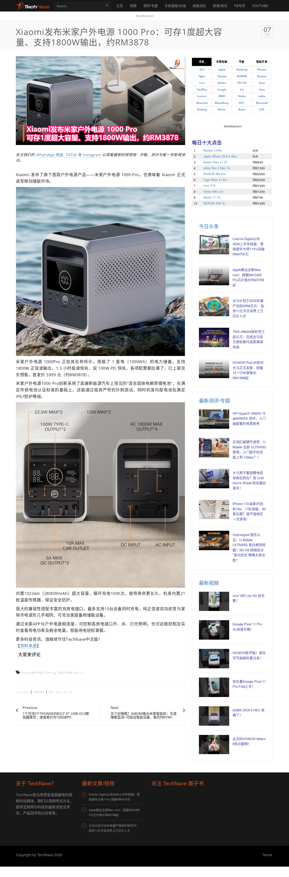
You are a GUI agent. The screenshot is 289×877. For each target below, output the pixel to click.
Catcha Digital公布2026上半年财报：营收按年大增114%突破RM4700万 (249, 246)
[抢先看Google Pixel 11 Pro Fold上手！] (214, 687)
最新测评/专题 (214, 400)
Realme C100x (212, 150)
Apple (222, 69)
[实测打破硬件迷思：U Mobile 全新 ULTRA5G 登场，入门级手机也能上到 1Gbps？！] (214, 447)
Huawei (261, 69)
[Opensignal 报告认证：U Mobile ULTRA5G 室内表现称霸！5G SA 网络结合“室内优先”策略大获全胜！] (214, 540)
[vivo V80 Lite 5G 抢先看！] (214, 601)
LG (242, 89)
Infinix (222, 82)
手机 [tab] (201, 61)
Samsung (241, 69)
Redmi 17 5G (212, 197)
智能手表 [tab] (261, 61)
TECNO (242, 82)
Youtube (260, 5)
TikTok (71, 154)
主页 (119, 5)
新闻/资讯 (220, 5)
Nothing (202, 109)
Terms (267, 854)
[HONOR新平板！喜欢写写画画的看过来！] (214, 658)
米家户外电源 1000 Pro (70, 672)
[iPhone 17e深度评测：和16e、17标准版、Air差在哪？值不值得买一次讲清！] (214, 509)
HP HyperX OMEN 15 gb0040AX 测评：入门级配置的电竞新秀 (249, 418)
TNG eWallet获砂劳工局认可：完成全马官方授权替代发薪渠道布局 (249, 339)
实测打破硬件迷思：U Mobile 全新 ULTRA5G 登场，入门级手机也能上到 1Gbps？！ (249, 449)
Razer (241, 109)
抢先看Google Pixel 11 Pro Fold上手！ (249, 684)
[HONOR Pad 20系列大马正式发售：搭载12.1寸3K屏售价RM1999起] (214, 368)
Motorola (202, 103)
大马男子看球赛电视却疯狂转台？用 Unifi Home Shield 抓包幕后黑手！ (249, 480)
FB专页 (239, 5)
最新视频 (209, 582)
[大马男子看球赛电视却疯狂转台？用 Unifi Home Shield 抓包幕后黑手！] (214, 478)
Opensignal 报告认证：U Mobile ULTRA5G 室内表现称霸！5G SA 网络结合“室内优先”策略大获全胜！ (249, 547)
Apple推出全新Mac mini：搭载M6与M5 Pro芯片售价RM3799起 (248, 277)
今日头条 (209, 225)
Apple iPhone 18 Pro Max (220, 156)
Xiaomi (221, 76)
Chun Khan (22, 692)
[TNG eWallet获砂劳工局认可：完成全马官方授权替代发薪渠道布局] (214, 337)
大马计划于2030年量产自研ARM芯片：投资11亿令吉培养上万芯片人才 (248, 308)
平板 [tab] (241, 61)
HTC (242, 103)
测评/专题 (150, 5)
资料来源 (28, 645)
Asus (262, 89)
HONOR (242, 76)
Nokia (242, 96)
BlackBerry (222, 103)
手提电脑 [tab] (221, 61)
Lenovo (202, 96)
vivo (202, 82)
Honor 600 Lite (213, 191)
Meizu (222, 109)
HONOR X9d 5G (214, 203)
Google (221, 89)
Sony (262, 82)
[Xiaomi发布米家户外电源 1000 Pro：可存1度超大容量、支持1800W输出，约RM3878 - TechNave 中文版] (33, 5)
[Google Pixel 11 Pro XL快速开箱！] (214, 630)
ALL (202, 69)
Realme (261, 76)
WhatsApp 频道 (49, 154)
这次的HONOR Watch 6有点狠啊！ (249, 741)
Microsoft (262, 103)
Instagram (92, 154)
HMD (222, 96)
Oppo (201, 76)
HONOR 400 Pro (214, 174)
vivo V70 (209, 185)
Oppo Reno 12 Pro (215, 180)
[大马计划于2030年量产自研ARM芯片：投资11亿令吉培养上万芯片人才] (214, 306)
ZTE (262, 109)
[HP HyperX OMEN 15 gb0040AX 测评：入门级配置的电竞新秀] (214, 419)
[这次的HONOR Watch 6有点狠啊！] (214, 744)
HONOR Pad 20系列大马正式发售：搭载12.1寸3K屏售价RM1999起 (248, 370)
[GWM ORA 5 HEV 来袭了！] (214, 716)
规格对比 (199, 5)
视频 (133, 5)
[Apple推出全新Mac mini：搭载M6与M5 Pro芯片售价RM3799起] (214, 275)
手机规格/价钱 (175, 5)
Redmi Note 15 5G (215, 162)
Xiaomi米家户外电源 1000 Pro (38, 672)
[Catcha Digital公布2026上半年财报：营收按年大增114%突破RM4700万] (214, 244)
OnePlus (202, 89)
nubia (261, 96)
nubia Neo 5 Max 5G (216, 168)
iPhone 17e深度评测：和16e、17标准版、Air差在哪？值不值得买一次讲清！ (249, 511)
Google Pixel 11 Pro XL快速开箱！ (247, 626)
